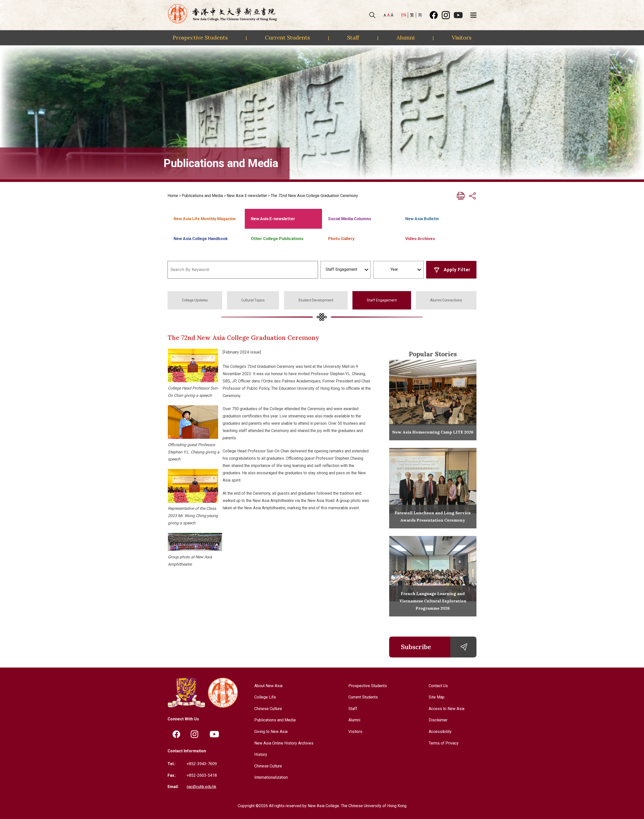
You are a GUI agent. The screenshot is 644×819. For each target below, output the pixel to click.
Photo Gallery (341, 238)
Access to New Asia (446, 708)
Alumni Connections (446, 300)
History (260, 754)
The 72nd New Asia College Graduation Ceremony (314, 195)
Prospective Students (200, 37)
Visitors (461, 37)
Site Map (437, 697)
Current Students (287, 37)
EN (403, 15)
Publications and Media (202, 195)
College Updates (195, 300)
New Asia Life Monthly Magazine (205, 218)
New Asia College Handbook (201, 238)
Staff (353, 37)
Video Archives (420, 238)
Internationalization (271, 777)
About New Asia (268, 685)
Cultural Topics (253, 300)
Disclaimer (438, 720)
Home (173, 195)
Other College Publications (277, 238)
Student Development (315, 300)
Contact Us (438, 685)
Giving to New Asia (271, 731)
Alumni (405, 37)
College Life (265, 697)
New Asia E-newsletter (247, 195)
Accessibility (440, 731)
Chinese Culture (268, 708)
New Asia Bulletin (422, 218)
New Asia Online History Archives (283, 743)
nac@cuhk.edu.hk (201, 786)
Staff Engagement (382, 300)
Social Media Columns (349, 218)
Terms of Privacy (444, 743)
